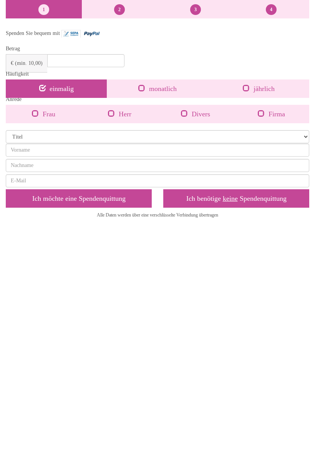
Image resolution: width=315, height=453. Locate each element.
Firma (277, 114)
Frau (49, 114)
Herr (125, 114)
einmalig (62, 89)
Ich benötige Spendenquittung (236, 198)
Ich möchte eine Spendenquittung (79, 198)
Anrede (14, 99)
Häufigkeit (17, 74)
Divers (201, 114)
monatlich (163, 89)
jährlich (264, 89)
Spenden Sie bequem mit (33, 33)
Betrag (13, 48)
